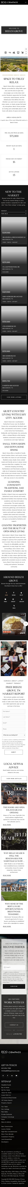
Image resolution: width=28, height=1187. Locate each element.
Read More (7, 824)
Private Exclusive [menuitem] (6, 1114)
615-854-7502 (6, 1068)
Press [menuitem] (3, 1119)
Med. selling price (14, 133)
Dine (6, 595)
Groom (21, 601)
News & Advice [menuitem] (6, 1122)
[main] (14, 467)
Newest (4, 211)
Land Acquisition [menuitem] (6, 1139)
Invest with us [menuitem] (6, 1095)
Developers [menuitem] (4, 1142)
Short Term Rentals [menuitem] (7, 1134)
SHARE (23, 614)
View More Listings (14, 397)
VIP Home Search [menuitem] (6, 1100)
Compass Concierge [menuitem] (7, 1117)
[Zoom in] (26, 49)
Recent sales (14, 146)
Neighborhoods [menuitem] (6, 1085)
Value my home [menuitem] (6, 1092)
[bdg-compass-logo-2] (9, 2)
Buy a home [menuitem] (5, 1087)
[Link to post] (14, 793)
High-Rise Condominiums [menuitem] (9, 1131)
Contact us (14, 1025)
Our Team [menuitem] (4, 1106)
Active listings (14, 172)
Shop (21, 595)
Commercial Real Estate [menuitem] (8, 1097)
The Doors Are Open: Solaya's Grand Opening (14, 810)
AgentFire (21, 1183)
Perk (5, 601)
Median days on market (14, 159)
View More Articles (14, 778)
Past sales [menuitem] (4, 1112)
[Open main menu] (25, 2)
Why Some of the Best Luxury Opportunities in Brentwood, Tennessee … (14, 909)
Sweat (13, 601)
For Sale (4, 213)
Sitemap (7, 1181)
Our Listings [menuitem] (5, 1109)
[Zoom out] (26, 51)
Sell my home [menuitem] (5, 1090)
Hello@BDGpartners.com (10, 1071)
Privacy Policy (15, 748)
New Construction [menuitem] (7, 1126)
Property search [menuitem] (6, 1103)
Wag (14, 608)
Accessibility (13, 1181)
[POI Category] (6, 53)
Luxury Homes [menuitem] (5, 1129)
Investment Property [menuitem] (7, 1136)
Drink (14, 595)
